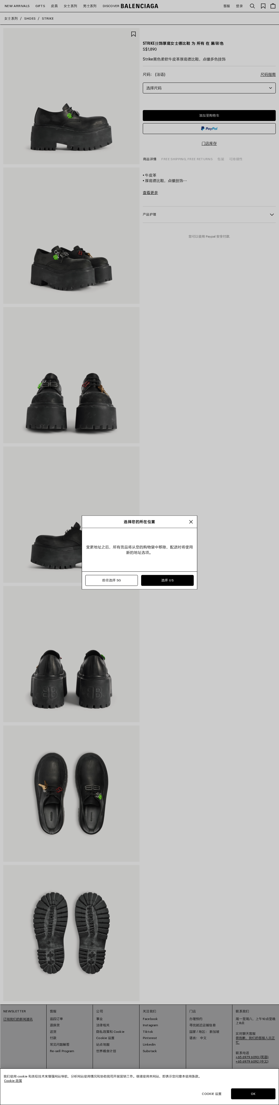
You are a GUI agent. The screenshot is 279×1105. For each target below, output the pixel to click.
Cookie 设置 (212, 1094)
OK (253, 1094)
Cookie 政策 (13, 1081)
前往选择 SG (111, 580)
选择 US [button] (167, 580)
